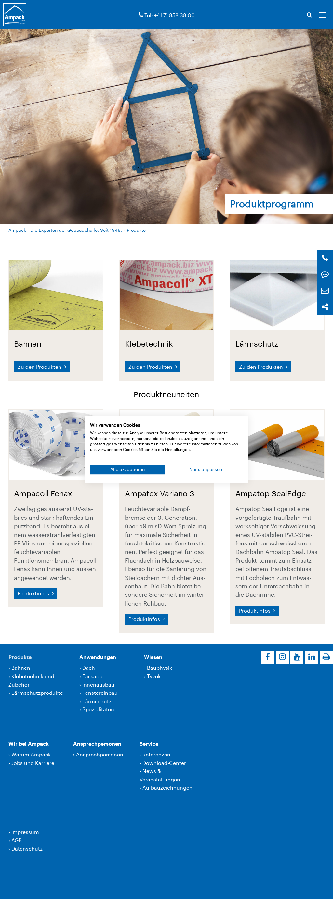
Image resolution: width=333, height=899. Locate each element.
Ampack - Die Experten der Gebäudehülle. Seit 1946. (65, 230)
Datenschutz (27, 848)
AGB (16, 840)
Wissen (153, 657)
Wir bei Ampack (28, 744)
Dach (88, 668)
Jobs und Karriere (32, 763)
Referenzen (156, 754)
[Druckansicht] (326, 657)
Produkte (136, 230)
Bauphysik (159, 668)
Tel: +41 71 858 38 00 (169, 15)
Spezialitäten (98, 709)
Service (149, 744)
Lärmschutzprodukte (37, 693)
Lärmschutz (97, 701)
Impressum (25, 832)
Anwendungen (97, 657)
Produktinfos (34, 593)
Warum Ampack (31, 754)
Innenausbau (98, 684)
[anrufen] (141, 15)
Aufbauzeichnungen (167, 787)
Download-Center (164, 763)
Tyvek (154, 676)
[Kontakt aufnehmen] (325, 274)
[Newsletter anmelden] (325, 290)
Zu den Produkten (40, 367)
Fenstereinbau (100, 693)
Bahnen (20, 668)
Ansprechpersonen (97, 744)
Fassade (92, 676)
